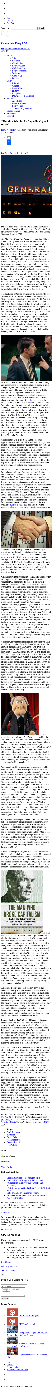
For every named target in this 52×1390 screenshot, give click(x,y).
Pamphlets (16, 93)
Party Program (18, 66)
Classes (15, 86)
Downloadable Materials (23, 96)
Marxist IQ (17, 88)
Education (16, 83)
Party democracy (19, 71)
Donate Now (6, 1229)
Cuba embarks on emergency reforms (23, 1193)
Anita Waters (10, 153)
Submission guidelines (22, 108)
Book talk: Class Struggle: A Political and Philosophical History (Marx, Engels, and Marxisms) (25, 1183)
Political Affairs (19, 103)
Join (8, 18)
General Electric (14, 1142)
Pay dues (16, 61)
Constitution (17, 63)
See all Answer (9, 1270)
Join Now (5, 1212)
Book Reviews (13, 1132)
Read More (6, 1262)
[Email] (29, 138)
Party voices (17, 106)
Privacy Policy (13, 1367)
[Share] (29, 142)
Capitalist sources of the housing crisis (23, 1178)
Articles (10, 98)
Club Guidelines (19, 68)
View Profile (6, 1167)
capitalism (11, 1135)
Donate (10, 21)
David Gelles (12, 1137)
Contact (10, 1364)
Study (9, 81)
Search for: (6, 28)
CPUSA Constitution (28, 1324)
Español (10, 116)
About (9, 55)
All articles (17, 101)
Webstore (16, 73)
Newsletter (11, 113)
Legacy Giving (13, 111)
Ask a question (9, 1266)
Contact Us (17, 76)
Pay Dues (11, 23)
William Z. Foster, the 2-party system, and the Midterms (25, 1344)
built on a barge (16, 505)
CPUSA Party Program (29, 1315)
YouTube (5, 1119)
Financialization (14, 1140)
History (15, 91)
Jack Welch (12, 1145)
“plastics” (32, 400)
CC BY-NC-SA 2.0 (10, 1122)
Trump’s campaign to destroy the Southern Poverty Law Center (27, 1333)
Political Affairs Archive (17, 1369)
